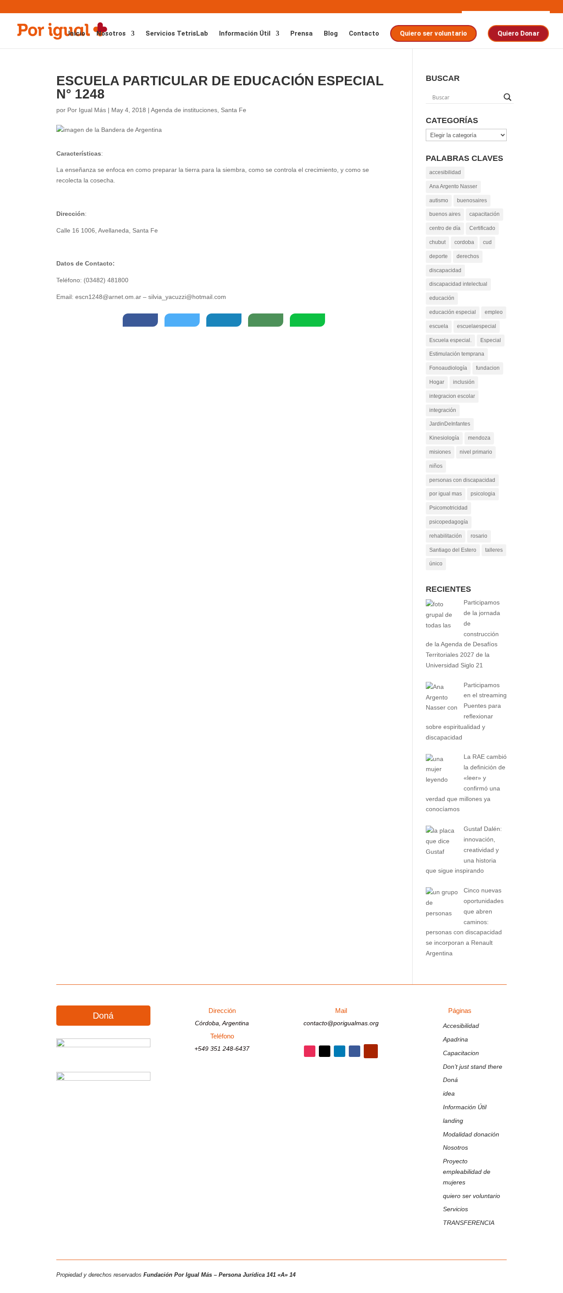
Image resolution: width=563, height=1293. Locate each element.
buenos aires (445, 214)
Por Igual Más (86, 109)
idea (449, 1093)
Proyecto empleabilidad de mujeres (466, 1172)
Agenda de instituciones (184, 109)
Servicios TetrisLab (177, 33)
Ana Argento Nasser (453, 186)
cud (487, 242)
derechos (468, 256)
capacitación (484, 214)
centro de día (445, 228)
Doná (103, 1015)
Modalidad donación (471, 1134)
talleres (494, 550)
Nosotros (111, 33)
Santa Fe (233, 109)
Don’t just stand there (472, 1066)
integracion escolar (452, 396)
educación (441, 298)
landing (453, 1120)
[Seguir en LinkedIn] (339, 1051)
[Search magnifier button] (507, 97)
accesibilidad (445, 172)
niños (435, 466)
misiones (440, 452)
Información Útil (245, 33)
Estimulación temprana (456, 354)
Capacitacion (461, 1052)
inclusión (464, 382)
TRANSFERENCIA (468, 1222)
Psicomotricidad (448, 508)
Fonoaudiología (448, 368)
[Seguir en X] (324, 1051)
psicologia (483, 494)
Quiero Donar (517, 33)
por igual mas (445, 494)
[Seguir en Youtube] (371, 1051)
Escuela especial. (450, 340)
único (435, 564)
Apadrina (455, 1039)
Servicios (455, 1209)
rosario (479, 536)
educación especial (452, 312)
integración (442, 410)
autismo (438, 200)
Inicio (76, 33)
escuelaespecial (476, 326)
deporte (438, 256)
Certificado (482, 228)
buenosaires (472, 200)
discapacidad (445, 270)
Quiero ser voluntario (433, 33)
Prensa (301, 33)
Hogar (436, 382)
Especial (490, 340)
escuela (438, 326)
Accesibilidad (461, 1025)
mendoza (479, 438)
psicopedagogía (448, 522)
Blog (331, 33)
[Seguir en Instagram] (309, 1051)
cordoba (464, 242)
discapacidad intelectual (458, 284)
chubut (437, 242)
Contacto (364, 33)
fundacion (488, 368)
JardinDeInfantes (449, 424)
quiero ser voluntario (471, 1195)
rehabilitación (445, 536)
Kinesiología (444, 438)
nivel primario (476, 452)
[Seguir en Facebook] (354, 1051)
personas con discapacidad (462, 480)
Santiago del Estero (452, 550)
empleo (494, 312)
